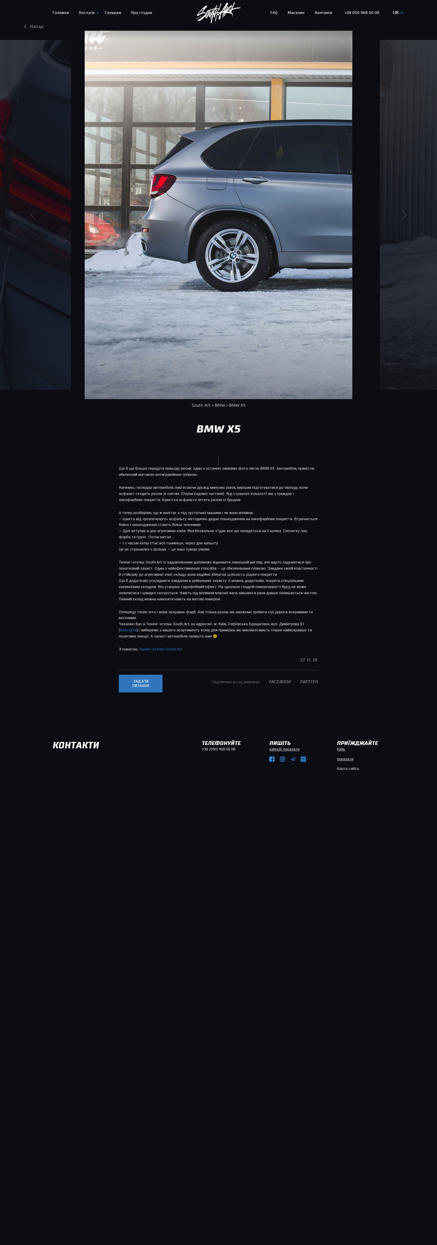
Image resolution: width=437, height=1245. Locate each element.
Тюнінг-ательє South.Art (160, 649)
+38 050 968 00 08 (361, 13)
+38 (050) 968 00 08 (218, 749)
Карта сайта (348, 768)
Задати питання (140, 683)
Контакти (128, 630)
